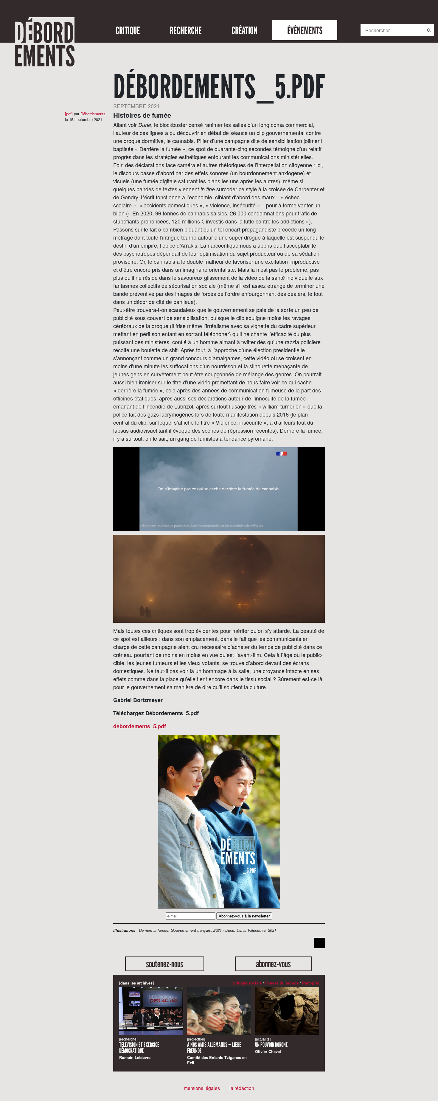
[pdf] (69, 114)
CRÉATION (244, 30)
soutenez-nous (164, 964)
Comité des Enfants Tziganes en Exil (217, 1051)
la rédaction (241, 1088)
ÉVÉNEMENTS (304, 30)
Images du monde (282, 983)
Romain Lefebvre (139, 1048)
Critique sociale (247, 983)
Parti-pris (310, 983)
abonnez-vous (273, 964)
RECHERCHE (186, 30)
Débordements (92, 114)
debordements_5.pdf (139, 726)
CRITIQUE (128, 30)
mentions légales (202, 1088)
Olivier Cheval (271, 1045)
